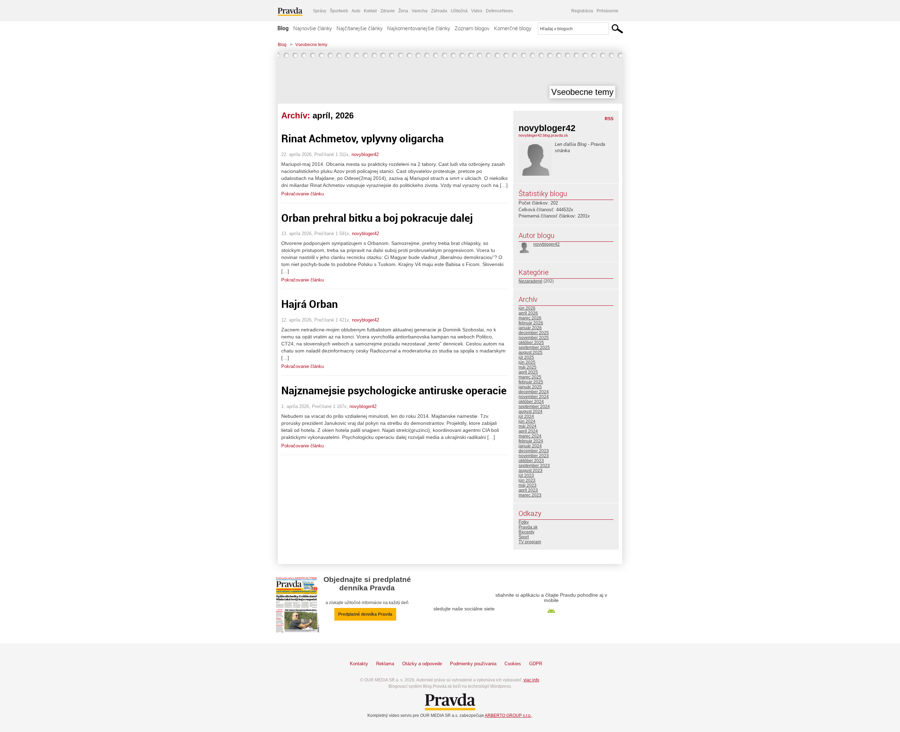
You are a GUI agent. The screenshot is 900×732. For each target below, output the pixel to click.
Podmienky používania (473, 663)
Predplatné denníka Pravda (365, 614)
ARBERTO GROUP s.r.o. (508, 715)
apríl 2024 (528, 431)
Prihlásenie (607, 10)
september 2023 (534, 465)
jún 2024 (527, 421)
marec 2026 (530, 318)
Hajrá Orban (309, 304)
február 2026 (531, 322)
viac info (531, 680)
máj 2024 (527, 426)
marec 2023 (530, 495)
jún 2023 (527, 480)
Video (476, 10)
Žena (403, 10)
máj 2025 (527, 367)
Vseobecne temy (311, 44)
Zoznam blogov (472, 28)
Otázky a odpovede (422, 663)
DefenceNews (499, 10)
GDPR (535, 663)
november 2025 (534, 337)
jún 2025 (527, 362)
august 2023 (530, 470)
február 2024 (531, 441)
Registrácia (582, 10)
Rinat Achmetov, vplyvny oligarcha (362, 138)
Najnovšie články (312, 28)
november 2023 (534, 455)
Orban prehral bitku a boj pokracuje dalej (377, 217)
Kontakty (359, 663)
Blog (283, 28)
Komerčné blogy (512, 28)
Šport (524, 537)
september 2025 (534, 347)
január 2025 (530, 386)
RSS (609, 118)
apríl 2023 (528, 490)
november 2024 (534, 396)
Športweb (339, 10)
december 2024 (534, 391)
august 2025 (530, 352)
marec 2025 (530, 377)
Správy (319, 10)
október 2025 (531, 342)
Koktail (370, 10)
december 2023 (534, 450)
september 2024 (534, 406)
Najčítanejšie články (359, 28)
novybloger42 (365, 154)
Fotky (524, 522)
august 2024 (530, 411)
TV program (530, 541)
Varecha (420, 10)
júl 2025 (526, 357)
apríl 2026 (528, 313)
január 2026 (530, 327)
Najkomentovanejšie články (418, 28)
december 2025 (534, 332)
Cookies (512, 663)
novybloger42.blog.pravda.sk (543, 135)
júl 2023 (526, 475)
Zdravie (387, 10)
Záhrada (439, 10)
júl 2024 (526, 416)
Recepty (526, 532)
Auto (356, 10)
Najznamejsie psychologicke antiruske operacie (394, 390)
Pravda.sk (528, 527)
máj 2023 (527, 485)
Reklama (385, 663)
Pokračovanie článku (302, 193)
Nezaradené (530, 281)
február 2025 (531, 382)
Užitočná (459, 10)
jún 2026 (527, 308)
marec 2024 (530, 436)
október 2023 (531, 460)
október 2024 (531, 401)
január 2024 (530, 445)
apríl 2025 (528, 372)
